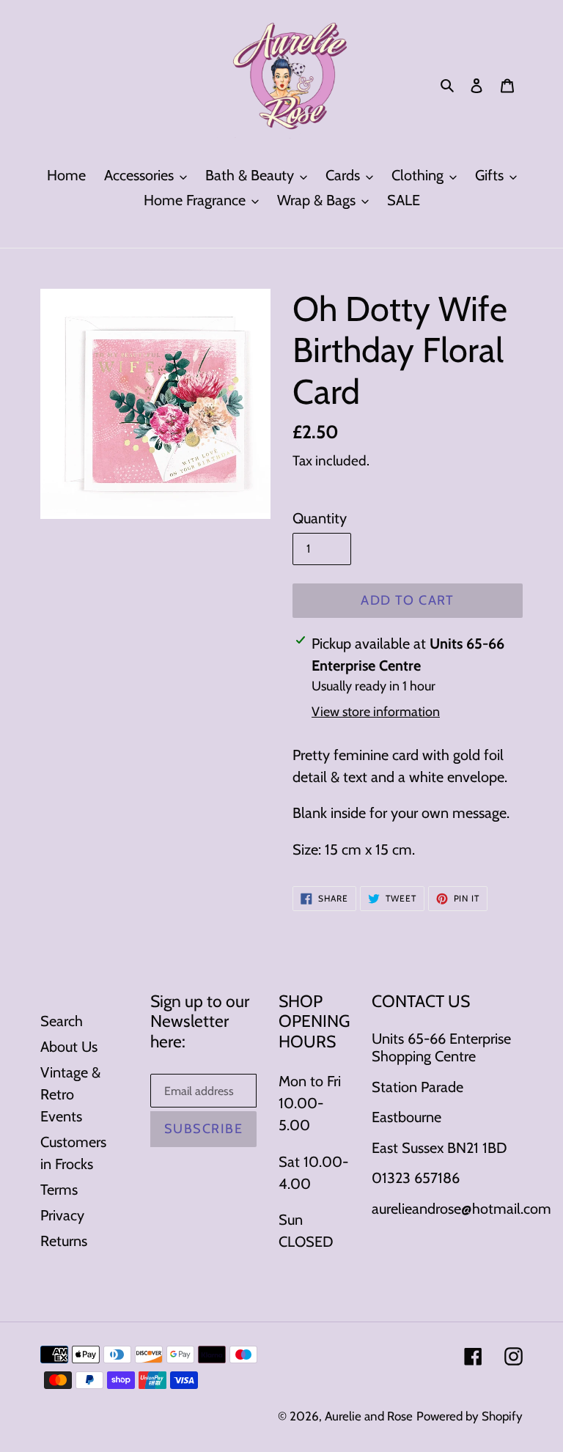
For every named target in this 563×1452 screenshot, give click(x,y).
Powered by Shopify (469, 1416)
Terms (59, 1189)
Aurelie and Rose (369, 1416)
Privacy (62, 1215)
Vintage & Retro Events (70, 1094)
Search (61, 1021)
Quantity (319, 518)
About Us (68, 1046)
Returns (63, 1241)
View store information (376, 712)
